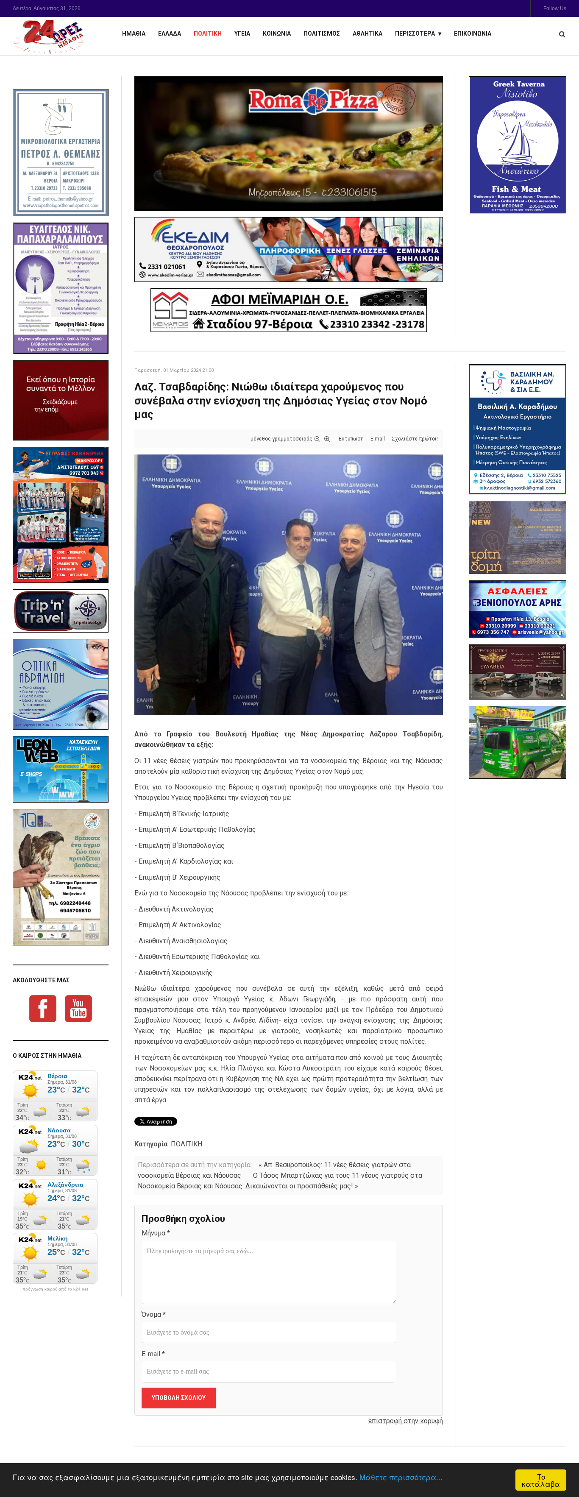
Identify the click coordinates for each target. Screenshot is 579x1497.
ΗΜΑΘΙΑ (133, 33)
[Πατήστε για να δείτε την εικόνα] (288, 584)
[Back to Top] (558, 1461)
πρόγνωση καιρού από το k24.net (55, 1289)
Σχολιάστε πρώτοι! (415, 439)
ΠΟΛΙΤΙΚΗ (208, 33)
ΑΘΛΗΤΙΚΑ (367, 33)
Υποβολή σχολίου (179, 1397)
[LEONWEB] (61, 769)
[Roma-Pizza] (288, 143)
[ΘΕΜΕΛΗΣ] (61, 152)
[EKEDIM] (288, 249)
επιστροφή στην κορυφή (405, 1421)
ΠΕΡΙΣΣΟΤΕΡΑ (415, 33)
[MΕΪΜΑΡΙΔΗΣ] (288, 310)
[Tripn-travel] (61, 611)
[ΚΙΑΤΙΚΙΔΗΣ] (517, 742)
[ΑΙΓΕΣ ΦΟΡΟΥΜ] (61, 400)
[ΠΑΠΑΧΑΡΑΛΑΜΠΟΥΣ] (61, 288)
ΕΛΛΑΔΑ (169, 33)
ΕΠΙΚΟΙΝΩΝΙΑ (472, 33)
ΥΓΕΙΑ (242, 33)
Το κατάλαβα (541, 1480)
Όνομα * (154, 1314)
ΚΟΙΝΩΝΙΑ (277, 33)
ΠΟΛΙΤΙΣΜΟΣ (321, 33)
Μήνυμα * (156, 1233)
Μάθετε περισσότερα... (401, 1477)
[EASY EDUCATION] (517, 537)
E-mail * (153, 1354)
